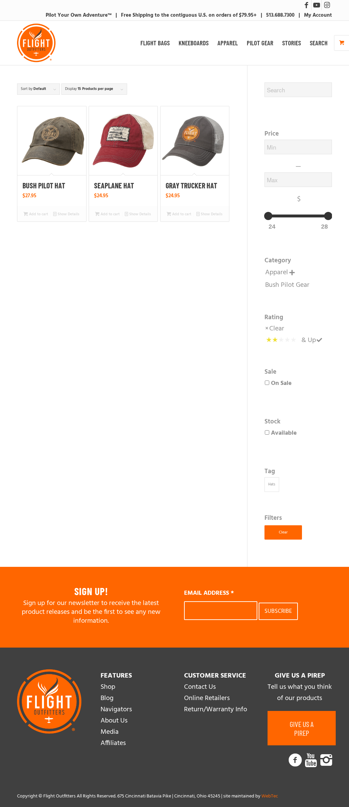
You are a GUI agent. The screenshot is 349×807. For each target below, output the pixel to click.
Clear (276, 328)
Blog (107, 698)
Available (284, 433)
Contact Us (200, 687)
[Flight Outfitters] (36, 43)
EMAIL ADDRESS (209, 593)
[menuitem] (155, 43)
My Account (318, 15)
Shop (108, 687)
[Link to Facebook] (306, 5)
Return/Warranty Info (215, 709)
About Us (114, 720)
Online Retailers (207, 698)
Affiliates (113, 743)
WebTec (269, 796)
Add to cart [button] (38, 214)
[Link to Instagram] (327, 5)
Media (110, 732)
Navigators (116, 709)
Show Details (68, 214)
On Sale (281, 383)
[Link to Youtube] (316, 5)
